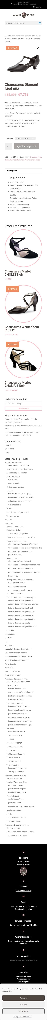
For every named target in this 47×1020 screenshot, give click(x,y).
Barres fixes (13, 479)
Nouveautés (13, 576)
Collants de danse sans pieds (20, 501)
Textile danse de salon (16, 754)
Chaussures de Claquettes (17, 534)
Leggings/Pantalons (14, 810)
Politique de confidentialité (22, 1017)
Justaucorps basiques (17, 789)
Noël (6, 641)
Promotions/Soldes (32, 160)
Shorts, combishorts (15, 746)
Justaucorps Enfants (15, 786)
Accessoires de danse (13, 462)
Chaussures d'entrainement (19, 561)
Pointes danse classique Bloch (20, 600)
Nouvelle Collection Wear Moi (16, 660)
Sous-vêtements (13, 750)
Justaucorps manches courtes (20, 721)
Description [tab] (12, 170)
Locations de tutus (23, 976)
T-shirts (11, 739)
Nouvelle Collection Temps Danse (18, 656)
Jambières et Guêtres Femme (20, 696)
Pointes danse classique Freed (20, 608)
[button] (38, 48)
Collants (10, 490)
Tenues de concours (13, 675)
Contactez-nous (23, 864)
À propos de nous (23, 979)
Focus (7, 452)
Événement (9, 449)
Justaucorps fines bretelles (19, 717)
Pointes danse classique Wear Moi (22, 626)
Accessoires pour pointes (17, 473)
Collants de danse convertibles (20, 497)
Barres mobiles (14, 483)
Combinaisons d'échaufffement (21, 692)
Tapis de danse (13, 516)
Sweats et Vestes (15, 735)
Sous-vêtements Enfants (16, 817)
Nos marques (23, 982)
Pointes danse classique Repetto (21, 619)
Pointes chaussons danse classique (21, 597)
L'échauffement (13, 796)
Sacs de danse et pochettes (18, 512)
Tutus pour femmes (16, 772)
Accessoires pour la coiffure (18, 465)
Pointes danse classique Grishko (21, 611)
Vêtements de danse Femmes (16, 679)
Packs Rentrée (10, 664)
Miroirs (9, 508)
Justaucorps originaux (17, 792)
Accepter (23, 998)
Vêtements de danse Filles (15, 775)
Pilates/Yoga (9, 667)
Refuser (23, 1004)
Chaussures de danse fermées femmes (24, 565)
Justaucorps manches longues (20, 725)
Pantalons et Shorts (16, 699)
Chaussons (15, 36)
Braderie (8, 520)
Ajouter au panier (26, 146)
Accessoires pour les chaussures (20, 469)
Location (8, 638)
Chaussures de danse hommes (20, 568)
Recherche (24, 408)
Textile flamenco (13, 757)
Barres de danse (13, 476)
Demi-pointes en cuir (16, 582)
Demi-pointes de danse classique (20, 580)
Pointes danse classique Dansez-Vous (23, 604)
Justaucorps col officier (17, 713)
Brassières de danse (16, 731)
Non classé (9, 645)
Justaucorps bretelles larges (19, 710)
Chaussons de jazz (14, 530)
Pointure (9, 138)
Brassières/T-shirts (14, 778)
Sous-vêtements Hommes (17, 835)
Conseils (8, 445)
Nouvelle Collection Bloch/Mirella (18, 649)
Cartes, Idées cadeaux (15, 487)
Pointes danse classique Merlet (21, 615)
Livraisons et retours (23, 891)
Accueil (7, 36)
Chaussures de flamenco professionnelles (25, 548)
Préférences (23, 1011)
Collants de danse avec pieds (20, 493)
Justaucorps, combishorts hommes (20, 832)
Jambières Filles (14, 803)
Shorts (9, 814)
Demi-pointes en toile (17, 586)
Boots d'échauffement (15, 526)
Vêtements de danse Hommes (17, 825)
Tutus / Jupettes (13, 765)
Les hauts (10, 728)
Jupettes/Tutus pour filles (17, 782)
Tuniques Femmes (14, 761)
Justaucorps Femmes (15, 703)
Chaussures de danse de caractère (21, 537)
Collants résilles (14, 505)
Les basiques (10, 634)
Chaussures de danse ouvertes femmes (24, 572)
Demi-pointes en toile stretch (20, 590)
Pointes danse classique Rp (19, 623)
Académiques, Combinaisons (18, 682)
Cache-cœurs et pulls (16, 688)
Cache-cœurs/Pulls (15, 799)
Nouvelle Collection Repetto (16, 653)
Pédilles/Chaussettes (15, 594)
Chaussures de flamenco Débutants (22, 544)
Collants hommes (13, 828)
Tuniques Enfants (14, 821)
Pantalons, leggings (14, 742)
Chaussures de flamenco (16, 541)
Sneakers (10, 630)
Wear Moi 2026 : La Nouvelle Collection (20, 425)
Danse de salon (25, 36)
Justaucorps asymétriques (18, 706)
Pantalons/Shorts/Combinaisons (21, 806)
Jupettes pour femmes (17, 768)
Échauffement (12, 685)
